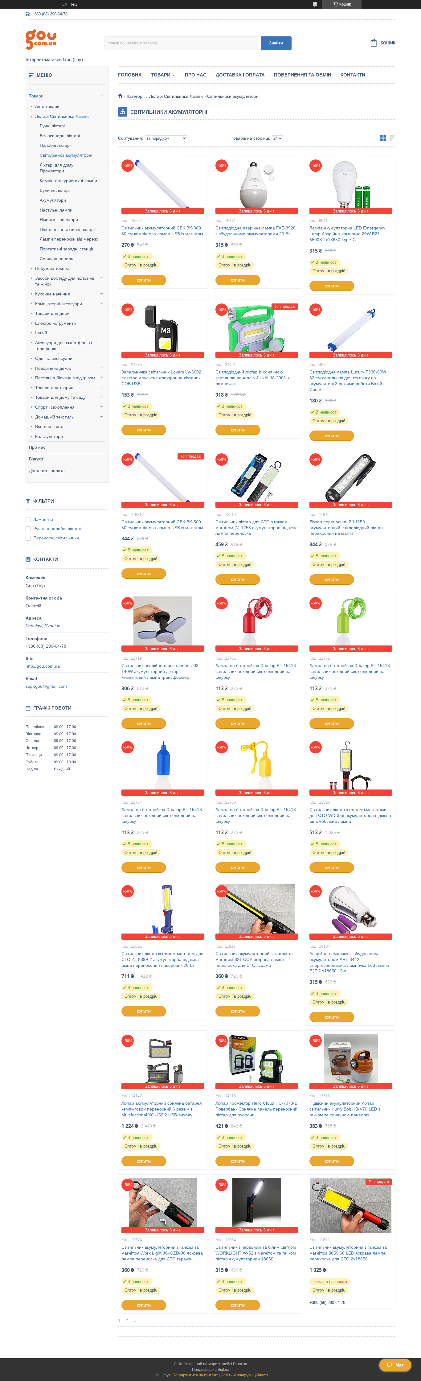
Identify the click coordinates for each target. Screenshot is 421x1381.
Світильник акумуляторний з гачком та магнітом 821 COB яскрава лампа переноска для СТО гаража (254, 959)
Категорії (136, 96)
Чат (400, 1364)
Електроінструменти (55, 323)
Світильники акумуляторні (66, 155)
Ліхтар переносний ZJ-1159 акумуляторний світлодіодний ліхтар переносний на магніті (346, 527)
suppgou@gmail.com (46, 686)
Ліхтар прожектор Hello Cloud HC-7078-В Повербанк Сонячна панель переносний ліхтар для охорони (256, 1109)
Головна (130, 74)
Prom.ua (240, 1364)
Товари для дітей (52, 313)
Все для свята (49, 426)
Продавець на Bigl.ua (210, 1369)
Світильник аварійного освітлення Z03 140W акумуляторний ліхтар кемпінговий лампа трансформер (159, 671)
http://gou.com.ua (43, 666)
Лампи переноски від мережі (69, 239)
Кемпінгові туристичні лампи (68, 180)
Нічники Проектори (59, 219)
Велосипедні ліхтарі (60, 135)
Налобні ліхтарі (55, 145)
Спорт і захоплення (55, 407)
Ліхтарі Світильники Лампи (62, 116)
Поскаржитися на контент (195, 1375)
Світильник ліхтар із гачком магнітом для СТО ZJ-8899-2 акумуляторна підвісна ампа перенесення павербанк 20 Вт (162, 959)
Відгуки (36, 458)
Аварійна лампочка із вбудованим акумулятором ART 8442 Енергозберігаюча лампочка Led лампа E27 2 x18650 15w (349, 962)
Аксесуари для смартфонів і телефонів (63, 345)
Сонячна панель (56, 258)
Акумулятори (53, 200)
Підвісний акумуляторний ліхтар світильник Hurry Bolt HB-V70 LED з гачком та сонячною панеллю (344, 1109)
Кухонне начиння (52, 293)
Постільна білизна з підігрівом (65, 377)
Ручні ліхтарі (52, 125)
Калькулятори (49, 436)
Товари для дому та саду (60, 397)
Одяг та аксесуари (53, 358)
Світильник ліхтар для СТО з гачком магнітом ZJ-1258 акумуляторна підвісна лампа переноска (256, 527)
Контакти (353, 74)
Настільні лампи (56, 210)
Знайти (276, 43)
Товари (36, 95)
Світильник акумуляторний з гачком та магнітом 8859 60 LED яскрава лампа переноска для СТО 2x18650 (348, 1253)
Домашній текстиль (54, 416)
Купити (144, 280)
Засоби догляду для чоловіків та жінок (64, 281)
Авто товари (47, 106)
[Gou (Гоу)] (65, 38)
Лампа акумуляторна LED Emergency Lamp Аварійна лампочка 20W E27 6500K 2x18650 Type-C (347, 233)
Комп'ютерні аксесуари (58, 303)
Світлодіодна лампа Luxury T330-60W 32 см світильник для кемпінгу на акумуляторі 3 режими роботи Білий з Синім (347, 380)
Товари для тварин (54, 387)
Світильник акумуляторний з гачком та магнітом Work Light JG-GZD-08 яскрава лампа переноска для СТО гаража (162, 1253)
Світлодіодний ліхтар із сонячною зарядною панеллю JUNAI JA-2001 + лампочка (252, 377)
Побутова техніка (52, 268)
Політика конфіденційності (244, 1375)
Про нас (37, 447)
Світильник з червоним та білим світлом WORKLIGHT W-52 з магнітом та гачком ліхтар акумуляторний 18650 (255, 1253)
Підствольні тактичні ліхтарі (67, 229)
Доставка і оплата (47, 470)
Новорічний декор (53, 368)
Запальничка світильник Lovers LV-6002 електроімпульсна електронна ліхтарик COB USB (161, 377)
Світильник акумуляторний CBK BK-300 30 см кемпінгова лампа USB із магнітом (162, 230)
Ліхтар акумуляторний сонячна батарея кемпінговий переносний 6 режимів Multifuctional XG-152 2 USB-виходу (161, 1109)
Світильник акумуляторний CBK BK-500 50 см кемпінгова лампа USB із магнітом (162, 524)
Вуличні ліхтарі (55, 190)
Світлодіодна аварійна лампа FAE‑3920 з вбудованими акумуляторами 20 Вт (255, 230)
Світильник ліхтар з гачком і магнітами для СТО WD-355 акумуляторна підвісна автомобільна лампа (350, 815)
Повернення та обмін (302, 74)
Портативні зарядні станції (66, 248)
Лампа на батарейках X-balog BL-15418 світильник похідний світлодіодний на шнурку (255, 671)
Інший (41, 332)
